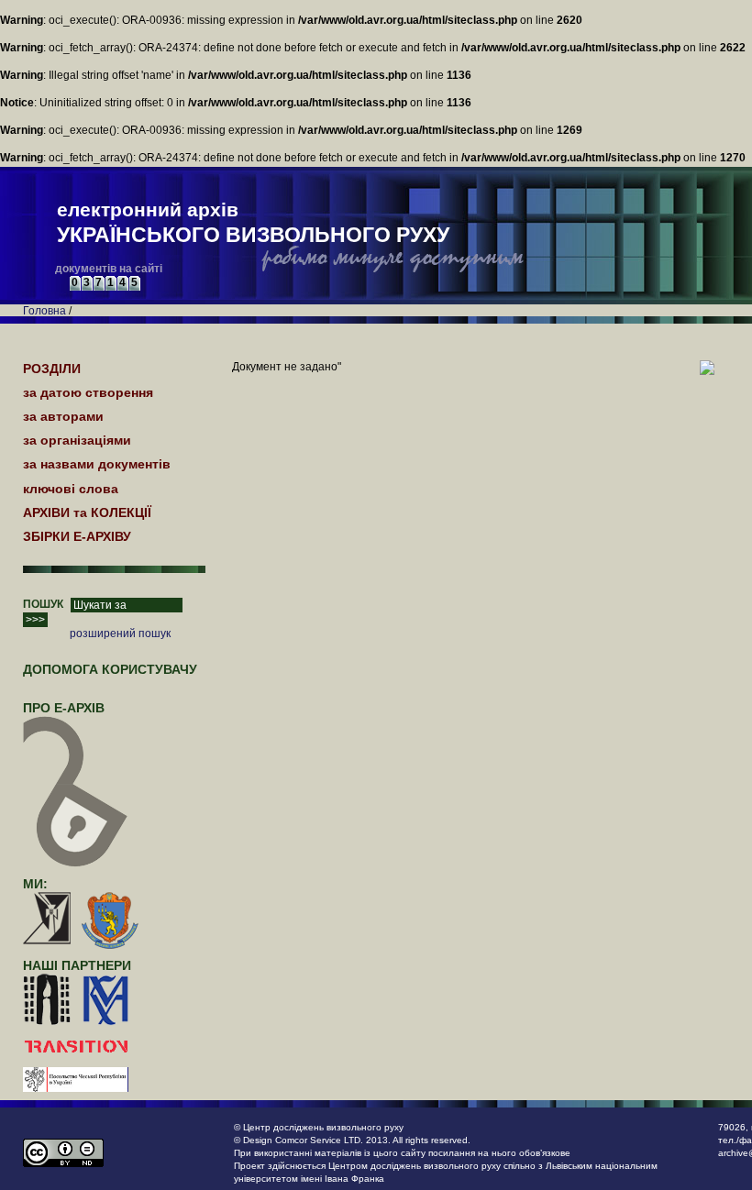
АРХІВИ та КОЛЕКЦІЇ (87, 512)
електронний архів (253, 223)
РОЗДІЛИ (52, 368)
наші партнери (77, 965)
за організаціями (77, 440)
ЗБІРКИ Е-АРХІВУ (77, 536)
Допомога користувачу (110, 669)
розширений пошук (120, 633)
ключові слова (70, 488)
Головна (44, 310)
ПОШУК (43, 604)
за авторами (63, 416)
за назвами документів (97, 464)
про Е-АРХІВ (64, 707)
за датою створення (88, 392)
